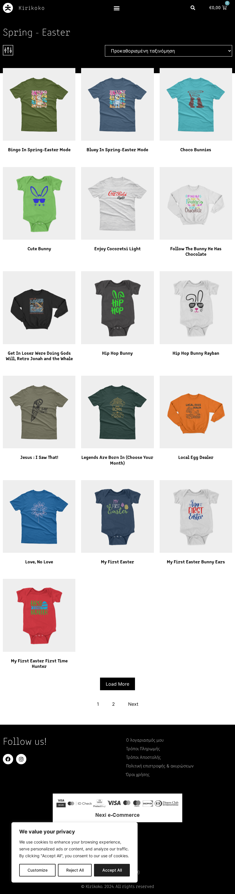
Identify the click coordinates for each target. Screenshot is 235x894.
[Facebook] (8, 759)
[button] (117, 8)
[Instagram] (21, 759)
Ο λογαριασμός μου (145, 740)
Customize (38, 870)
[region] (74, 852)
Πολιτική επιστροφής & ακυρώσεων (160, 766)
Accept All (112, 870)
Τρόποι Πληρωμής (143, 749)
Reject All (75, 870)
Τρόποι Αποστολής (143, 757)
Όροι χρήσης (138, 775)
